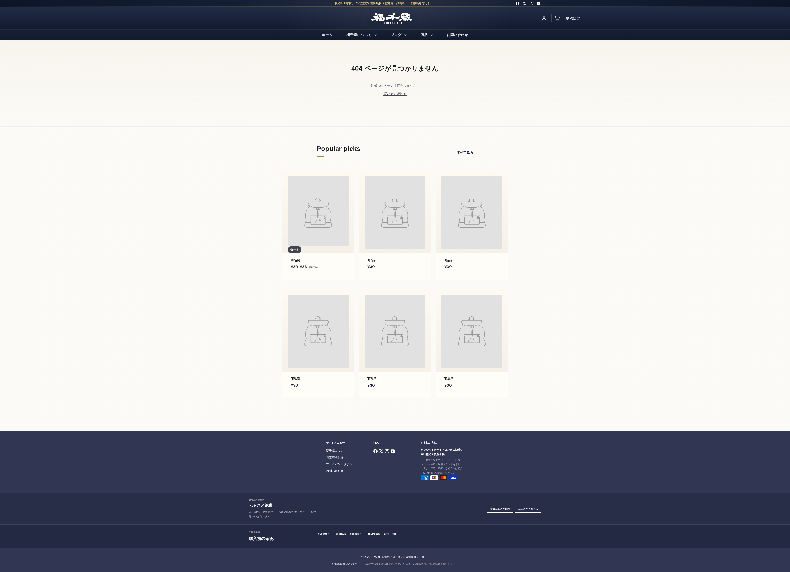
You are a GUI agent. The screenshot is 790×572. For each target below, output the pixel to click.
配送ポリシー (357, 534)
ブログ (396, 35)
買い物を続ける (395, 94)
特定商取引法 (334, 457)
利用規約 (341, 534)
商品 (424, 35)
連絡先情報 (374, 534)
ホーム (327, 35)
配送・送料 (390, 534)
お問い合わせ (457, 35)
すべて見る (465, 152)
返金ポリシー (324, 534)
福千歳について (358, 35)
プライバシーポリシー (340, 464)
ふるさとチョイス (528, 508)
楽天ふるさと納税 (500, 508)
